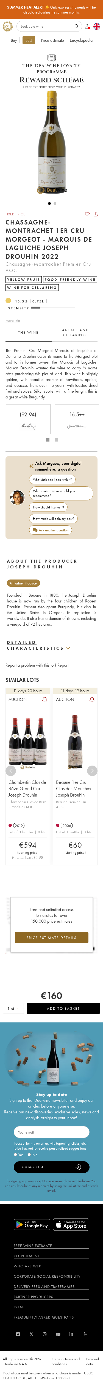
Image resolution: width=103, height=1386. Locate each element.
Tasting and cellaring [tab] (74, 332)
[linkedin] (71, 1334)
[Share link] (96, 214)
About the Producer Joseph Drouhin (42, 564)
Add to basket (63, 1008)
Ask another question (53, 530)
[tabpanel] (51, 373)
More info (12, 320)
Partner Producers (33, 1296)
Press (19, 1306)
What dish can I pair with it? (52, 479)
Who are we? (27, 1266)
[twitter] (31, 1334)
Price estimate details (52, 937)
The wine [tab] (28, 332)
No (34, 1154)
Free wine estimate (33, 1245)
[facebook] (18, 1334)
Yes (20, 1154)
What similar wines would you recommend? (54, 493)
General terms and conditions (66, 1361)
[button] (49, 142)
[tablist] (51, 332)
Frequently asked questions (44, 1317)
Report (62, 665)
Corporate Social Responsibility (47, 1276)
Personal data (92, 1361)
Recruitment (27, 1255)
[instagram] (44, 1334)
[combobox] (13, 1008)
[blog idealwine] (85, 1334)
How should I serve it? (48, 507)
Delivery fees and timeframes (44, 1286)
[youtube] (58, 1334)
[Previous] (10, 771)
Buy (14, 40)
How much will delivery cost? (53, 518)
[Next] (92, 771)
